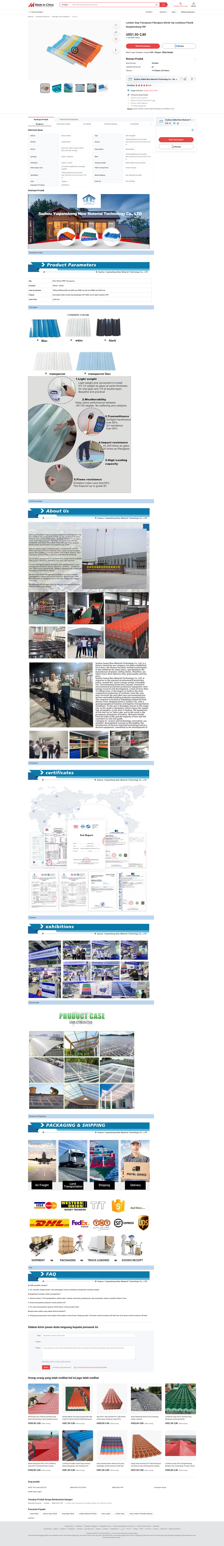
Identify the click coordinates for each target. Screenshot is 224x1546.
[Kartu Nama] (193, 130)
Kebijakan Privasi (105, 1526)
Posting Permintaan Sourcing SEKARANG (90, 1367)
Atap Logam (105, 1513)
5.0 (167, 123)
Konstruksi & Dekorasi (43, 16)
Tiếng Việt (163, 1529)
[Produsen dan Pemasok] (40, 4)
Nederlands (114, 1529)
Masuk (193, 6)
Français (79, 1529)
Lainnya (31, 1518)
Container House (160, 1487)
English (55, 1529)
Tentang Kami (69, 1526)
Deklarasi (79, 1526)
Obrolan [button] (180, 46)
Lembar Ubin (119, 1513)
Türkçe (156, 1529)
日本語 (135, 1529)
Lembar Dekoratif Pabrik (87, 1513)
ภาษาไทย (148, 1529)
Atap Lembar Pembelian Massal (140, 1513)
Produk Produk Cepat (143, 1526)
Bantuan (163, 12)
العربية (122, 1529)
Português (71, 1529)
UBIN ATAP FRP (117, 1487)
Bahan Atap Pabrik (50, 1513)
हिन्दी (141, 1529)
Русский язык (89, 1529)
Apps (173, 12)
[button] (146, 124)
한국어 (129, 1529)
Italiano (98, 1529)
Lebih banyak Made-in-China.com (124, 1526)
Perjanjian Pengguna (91, 1526)
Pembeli (149, 12)
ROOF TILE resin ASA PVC (37, 1487)
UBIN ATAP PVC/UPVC (78, 1487)
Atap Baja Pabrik (68, 1513)
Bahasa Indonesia (174, 1529)
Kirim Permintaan (143, 46)
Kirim (46, 1367)
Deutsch (105, 1529)
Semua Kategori (37, 12)
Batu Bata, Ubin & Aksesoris (60, 16)
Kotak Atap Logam (35, 1491)
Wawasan (156, 1526)
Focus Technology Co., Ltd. (105, 1533)
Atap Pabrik (34, 1513)
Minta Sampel (167, 52)
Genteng (74, 16)
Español (62, 1529)
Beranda (30, 16)
